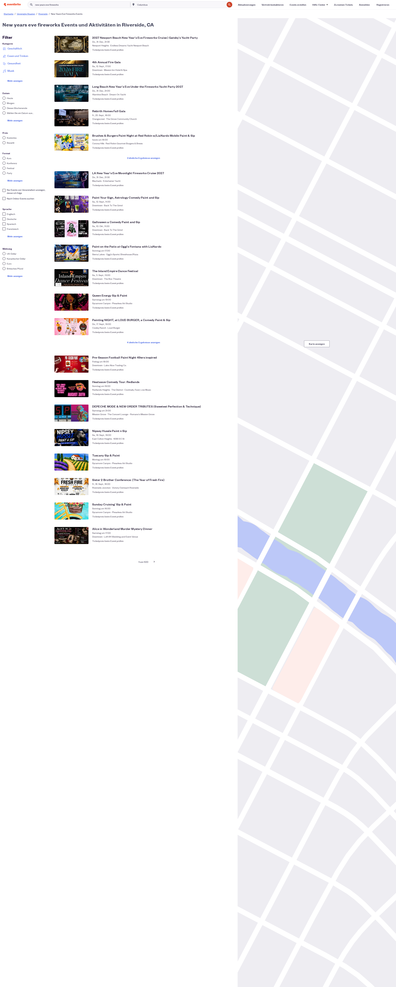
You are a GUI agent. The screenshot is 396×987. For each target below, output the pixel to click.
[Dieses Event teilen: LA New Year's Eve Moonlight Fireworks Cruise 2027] (223, 185)
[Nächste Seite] (154, 562)
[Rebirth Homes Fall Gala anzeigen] (71, 117)
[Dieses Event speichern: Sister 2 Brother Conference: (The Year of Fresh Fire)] (229, 492)
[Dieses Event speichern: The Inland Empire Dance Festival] (229, 283)
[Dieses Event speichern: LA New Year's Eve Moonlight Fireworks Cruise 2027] (229, 185)
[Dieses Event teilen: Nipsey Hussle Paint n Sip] (223, 443)
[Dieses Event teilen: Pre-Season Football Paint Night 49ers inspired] (223, 369)
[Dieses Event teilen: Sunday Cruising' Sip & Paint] (223, 516)
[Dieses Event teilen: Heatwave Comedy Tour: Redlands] (223, 394)
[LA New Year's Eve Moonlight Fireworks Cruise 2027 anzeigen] (71, 179)
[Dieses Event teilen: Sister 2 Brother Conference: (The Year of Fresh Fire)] (223, 492)
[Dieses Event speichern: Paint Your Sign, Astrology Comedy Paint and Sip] (229, 210)
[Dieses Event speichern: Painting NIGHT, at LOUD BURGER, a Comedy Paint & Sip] (229, 332)
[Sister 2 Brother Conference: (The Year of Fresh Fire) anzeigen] (71, 486)
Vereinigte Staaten (26, 13)
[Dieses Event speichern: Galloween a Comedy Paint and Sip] (229, 234)
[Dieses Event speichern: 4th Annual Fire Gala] (229, 74)
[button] (320, 4)
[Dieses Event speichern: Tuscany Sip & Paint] (229, 467)
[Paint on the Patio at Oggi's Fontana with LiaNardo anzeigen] (71, 253)
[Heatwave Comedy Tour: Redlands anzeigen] (71, 388)
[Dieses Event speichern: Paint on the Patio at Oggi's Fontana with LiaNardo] (229, 259)
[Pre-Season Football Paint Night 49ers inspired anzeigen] (71, 364)
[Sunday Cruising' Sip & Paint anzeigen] (71, 511)
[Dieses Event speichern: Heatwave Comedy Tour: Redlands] (229, 394)
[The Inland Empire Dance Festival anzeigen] (71, 277)
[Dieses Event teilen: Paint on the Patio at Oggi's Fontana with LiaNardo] (223, 259)
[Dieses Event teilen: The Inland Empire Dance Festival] (223, 283)
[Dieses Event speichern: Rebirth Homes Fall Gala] (229, 123)
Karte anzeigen (317, 343)
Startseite (8, 13)
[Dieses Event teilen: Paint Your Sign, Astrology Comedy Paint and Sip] (223, 210)
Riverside (43, 13)
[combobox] (181, 4)
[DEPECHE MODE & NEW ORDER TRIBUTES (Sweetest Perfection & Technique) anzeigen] (71, 413)
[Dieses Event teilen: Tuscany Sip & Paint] (223, 467)
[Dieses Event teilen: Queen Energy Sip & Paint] (223, 307)
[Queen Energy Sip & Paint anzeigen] (71, 302)
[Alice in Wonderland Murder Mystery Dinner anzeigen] (71, 535)
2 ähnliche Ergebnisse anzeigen (143, 157)
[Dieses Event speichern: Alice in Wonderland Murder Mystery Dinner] (229, 541)
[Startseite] (12, 4)
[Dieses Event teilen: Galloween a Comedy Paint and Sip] (223, 234)
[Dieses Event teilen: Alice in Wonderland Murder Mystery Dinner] (223, 541)
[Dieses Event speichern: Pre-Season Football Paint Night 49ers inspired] (229, 369)
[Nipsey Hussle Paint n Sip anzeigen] (71, 437)
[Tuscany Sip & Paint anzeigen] (71, 462)
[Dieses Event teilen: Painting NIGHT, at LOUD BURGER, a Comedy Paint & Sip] (223, 332)
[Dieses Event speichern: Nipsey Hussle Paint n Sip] (229, 443)
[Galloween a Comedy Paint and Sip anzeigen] (71, 228)
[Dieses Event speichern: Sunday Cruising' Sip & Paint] (229, 516)
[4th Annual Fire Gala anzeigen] (71, 68)
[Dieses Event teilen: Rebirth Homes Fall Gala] (223, 123)
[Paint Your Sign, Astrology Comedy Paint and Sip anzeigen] (71, 204)
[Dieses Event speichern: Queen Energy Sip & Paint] (229, 307)
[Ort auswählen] (133, 4)
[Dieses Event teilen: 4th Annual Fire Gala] (223, 74)
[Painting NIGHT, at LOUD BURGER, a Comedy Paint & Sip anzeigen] (71, 326)
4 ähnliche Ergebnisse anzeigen (143, 342)
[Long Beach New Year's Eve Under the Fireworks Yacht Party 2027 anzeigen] (71, 93)
